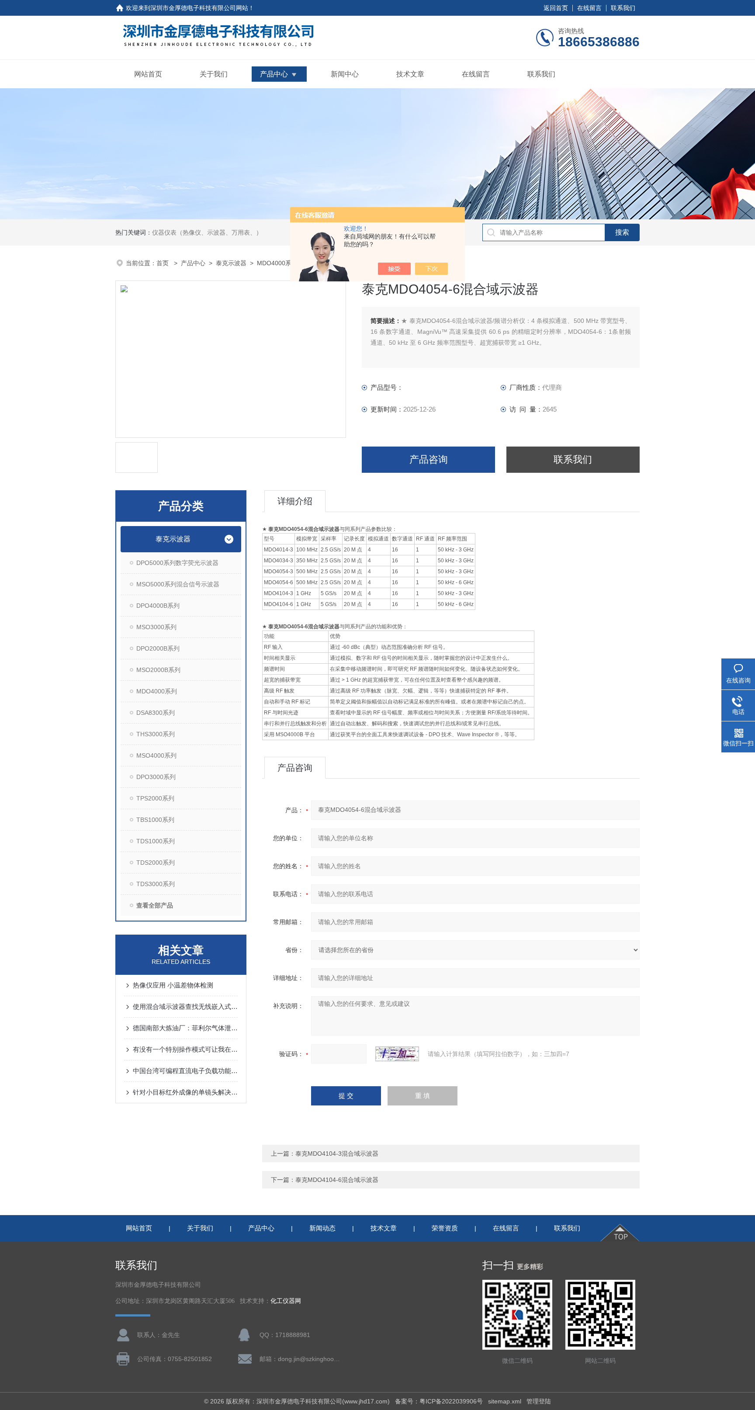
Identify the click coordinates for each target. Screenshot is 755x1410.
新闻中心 (345, 74)
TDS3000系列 (155, 883)
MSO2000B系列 (158, 669)
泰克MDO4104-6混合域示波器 (336, 1179)
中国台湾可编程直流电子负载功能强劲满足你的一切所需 (185, 1070)
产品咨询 (428, 459)
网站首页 (148, 74)
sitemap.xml (504, 1401)
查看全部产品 (154, 905)
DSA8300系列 (155, 712)
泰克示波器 (231, 263)
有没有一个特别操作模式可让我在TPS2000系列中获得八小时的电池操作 (185, 1049)
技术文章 (410, 74)
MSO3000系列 (156, 627)
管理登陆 (538, 1401)
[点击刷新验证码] (397, 1053)
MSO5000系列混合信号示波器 (177, 584)
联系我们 (623, 7)
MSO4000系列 (156, 755)
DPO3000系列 (156, 776)
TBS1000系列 (155, 819)
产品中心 (274, 74)
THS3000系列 (155, 734)
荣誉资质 (445, 1228)
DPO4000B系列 (158, 605)
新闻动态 (322, 1228)
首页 (163, 263)
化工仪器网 (285, 1301)
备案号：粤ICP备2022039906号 (439, 1401)
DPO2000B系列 (158, 648)
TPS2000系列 (155, 798)
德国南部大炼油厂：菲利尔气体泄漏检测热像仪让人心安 (185, 1028)
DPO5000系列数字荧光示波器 (177, 562)
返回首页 (556, 7)
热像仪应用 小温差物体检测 (173, 985)
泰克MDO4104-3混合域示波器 (336, 1153)
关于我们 (214, 74)
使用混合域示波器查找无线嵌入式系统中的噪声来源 (185, 1006)
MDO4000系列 (277, 263)
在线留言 (589, 7)
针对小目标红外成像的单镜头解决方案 (185, 1092)
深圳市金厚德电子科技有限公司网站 (199, 7)
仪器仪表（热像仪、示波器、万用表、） (207, 232)
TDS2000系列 (155, 862)
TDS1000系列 (155, 841)
